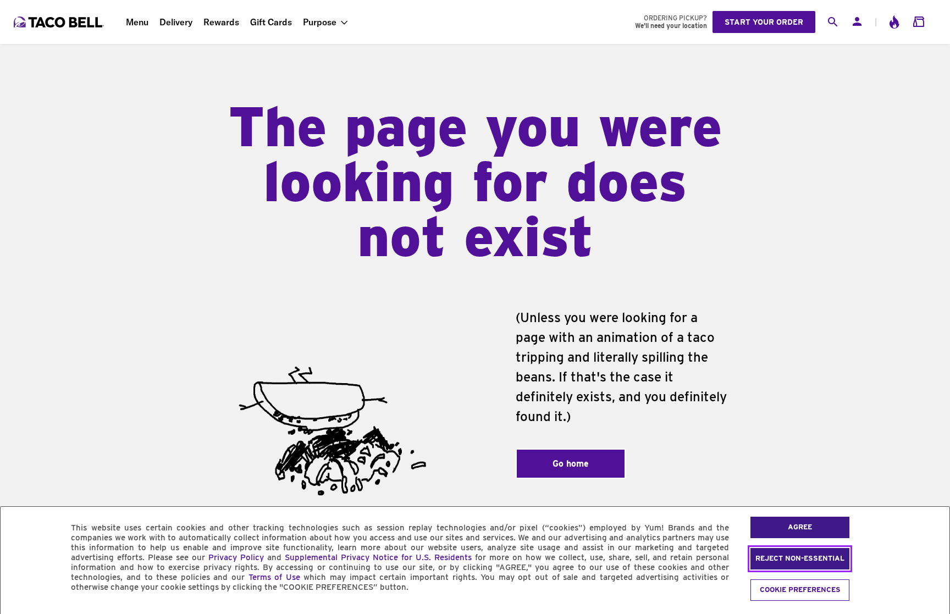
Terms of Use (274, 577)
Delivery (175, 21)
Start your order (764, 22)
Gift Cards (271, 21)
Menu (137, 21)
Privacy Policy (236, 557)
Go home (571, 463)
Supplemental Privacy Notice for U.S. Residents (378, 557)
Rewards (221, 21)
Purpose (319, 21)
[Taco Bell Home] (60, 21)
